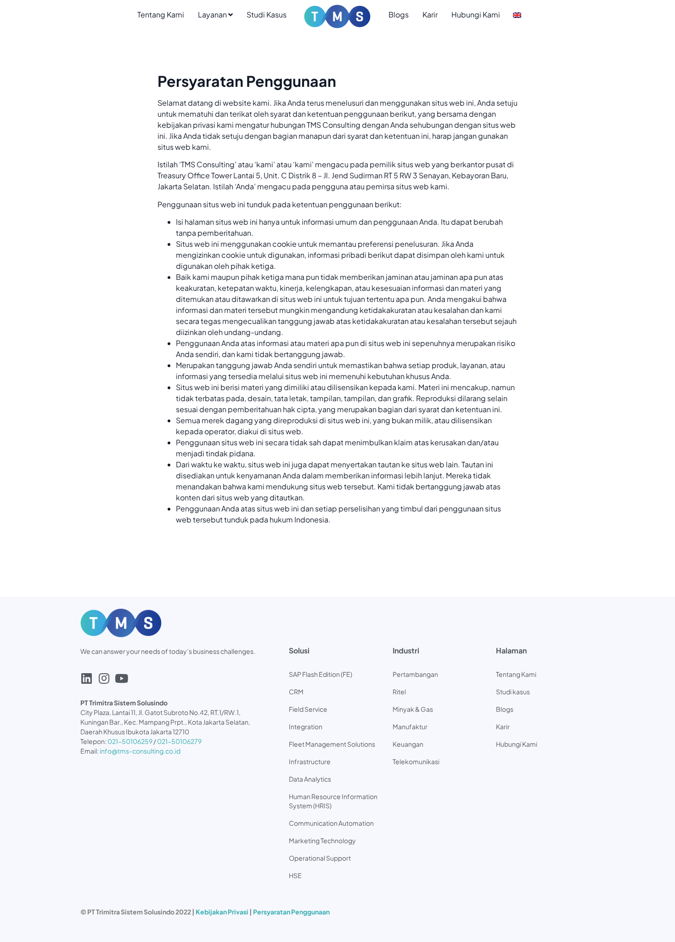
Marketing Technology (322, 840)
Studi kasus (513, 691)
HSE (295, 875)
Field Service (308, 709)
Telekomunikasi (416, 761)
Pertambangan (415, 674)
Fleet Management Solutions (332, 744)
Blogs (398, 14)
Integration (305, 726)
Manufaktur (410, 726)
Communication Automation (331, 823)
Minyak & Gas (413, 709)
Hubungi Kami (475, 14)
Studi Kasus (267, 14)
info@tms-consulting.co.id (140, 751)
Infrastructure (310, 761)
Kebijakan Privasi (222, 912)
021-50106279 (179, 741)
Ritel (399, 691)
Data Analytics (310, 779)
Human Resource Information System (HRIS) (333, 801)
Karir (430, 14)
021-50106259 (129, 741)
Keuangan (408, 744)
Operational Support (320, 858)
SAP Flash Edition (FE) (320, 674)
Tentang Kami (160, 14)
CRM (296, 691)
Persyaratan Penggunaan (291, 912)
